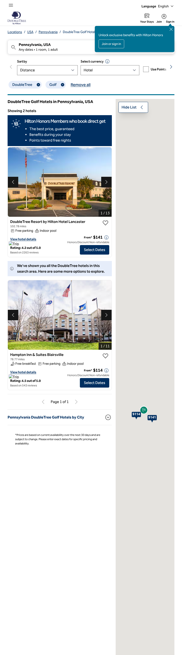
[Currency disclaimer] (107, 61)
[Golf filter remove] (62, 85)
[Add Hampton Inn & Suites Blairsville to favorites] (105, 356)
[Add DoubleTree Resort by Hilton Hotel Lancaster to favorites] (105, 223)
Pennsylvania (48, 32)
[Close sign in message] (171, 29)
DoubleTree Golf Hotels (80, 32)
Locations (15, 32)
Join (159, 21)
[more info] (106, 237)
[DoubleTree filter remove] (38, 85)
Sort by (22, 61)
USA (30, 32)
